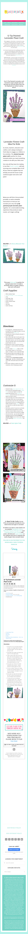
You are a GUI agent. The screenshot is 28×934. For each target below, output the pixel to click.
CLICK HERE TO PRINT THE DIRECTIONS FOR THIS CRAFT (14, 745)
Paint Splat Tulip (16, 423)
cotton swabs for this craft (18, 388)
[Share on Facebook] (12, 584)
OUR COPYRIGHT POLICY (14, 833)
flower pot (15, 348)
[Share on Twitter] (7, 584)
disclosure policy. (19, 55)
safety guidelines (20, 46)
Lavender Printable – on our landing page (14, 295)
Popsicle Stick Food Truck (12, 532)
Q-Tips (7, 635)
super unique (19, 534)
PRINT (14, 577)
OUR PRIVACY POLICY (14, 828)
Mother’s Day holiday (17, 418)
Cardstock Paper (9, 594)
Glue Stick (8, 634)
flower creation (14, 166)
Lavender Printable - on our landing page (14, 595)
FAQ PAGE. (14, 65)
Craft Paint (8, 593)
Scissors (7, 633)
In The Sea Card (17, 531)
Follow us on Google (14, 849)
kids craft (13, 282)
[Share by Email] (5, 584)
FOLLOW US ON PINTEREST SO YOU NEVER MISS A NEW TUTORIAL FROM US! (14, 542)
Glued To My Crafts (14, 12)
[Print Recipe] (14, 584)
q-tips (17, 403)
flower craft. (16, 332)
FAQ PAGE (14, 741)
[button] (9, 584)
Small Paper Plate (10, 632)
